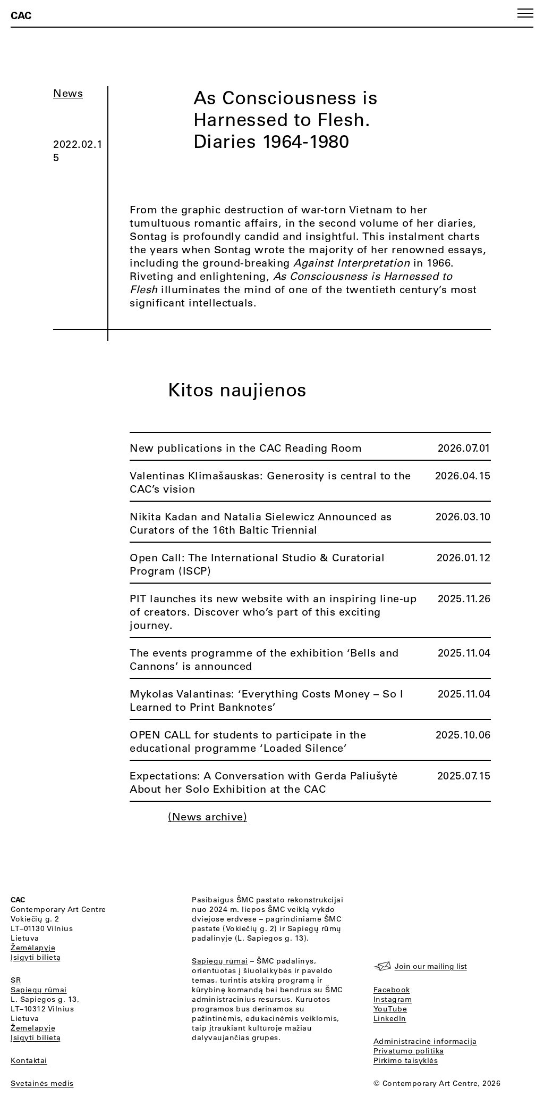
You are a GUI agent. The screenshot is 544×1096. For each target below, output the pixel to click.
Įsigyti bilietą (36, 957)
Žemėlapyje (33, 947)
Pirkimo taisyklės (405, 1060)
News (68, 92)
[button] (525, 13)
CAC (21, 15)
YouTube (390, 1009)
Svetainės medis (42, 1083)
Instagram (392, 999)
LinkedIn (389, 1018)
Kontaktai (29, 1060)
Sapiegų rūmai (39, 989)
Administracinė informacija (425, 1041)
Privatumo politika (408, 1051)
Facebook (391, 989)
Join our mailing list (431, 966)
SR (16, 980)
